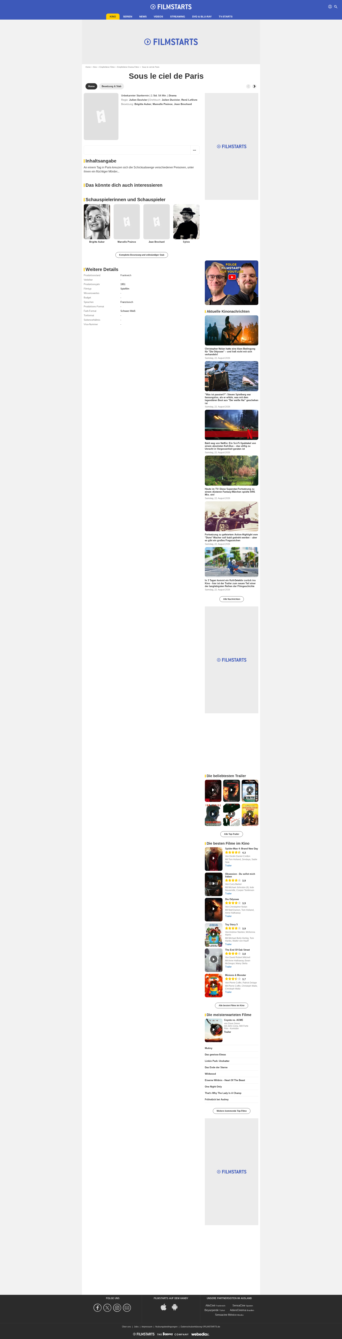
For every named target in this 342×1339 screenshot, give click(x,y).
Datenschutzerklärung (191, 1326)
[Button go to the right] (254, 86)
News (143, 16)
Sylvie (186, 242)
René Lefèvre (189, 99)
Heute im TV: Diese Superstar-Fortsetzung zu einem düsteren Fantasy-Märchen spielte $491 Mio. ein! (230, 491)
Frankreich (125, 275)
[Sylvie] (186, 221)
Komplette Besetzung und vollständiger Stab (141, 255)
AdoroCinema (238, 1310)
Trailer (228, 865)
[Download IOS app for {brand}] (165, 1306)
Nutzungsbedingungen (166, 1326)
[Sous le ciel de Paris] (101, 116)
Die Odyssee (232, 899)
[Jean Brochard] (156, 221)
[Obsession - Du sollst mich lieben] (213, 884)
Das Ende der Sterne (216, 1067)
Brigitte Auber (142, 104)
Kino (113, 16)
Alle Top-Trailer (231, 834)
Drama (173, 95)
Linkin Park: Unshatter (217, 1061)
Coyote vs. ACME (233, 1020)
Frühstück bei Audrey (217, 1099)
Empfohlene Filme (107, 67)
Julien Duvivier (138, 99)
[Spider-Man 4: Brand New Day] (213, 859)
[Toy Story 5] (213, 935)
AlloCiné (210, 1305)
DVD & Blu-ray (202, 16)
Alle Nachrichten (231, 599)
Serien (127, 16)
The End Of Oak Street (237, 949)
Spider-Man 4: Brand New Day (241, 848)
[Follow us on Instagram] (117, 1308)
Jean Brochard (183, 104)
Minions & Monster (235, 975)
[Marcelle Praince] (127, 221)
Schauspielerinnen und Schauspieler (125, 199)
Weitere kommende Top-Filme (232, 1111)
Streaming (177, 16)
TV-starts (225, 16)
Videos (158, 16)
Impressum (147, 1326)
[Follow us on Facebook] (98, 1308)
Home (88, 67)
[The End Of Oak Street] (213, 960)
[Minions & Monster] (213, 985)
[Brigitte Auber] (97, 221)
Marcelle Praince (163, 104)
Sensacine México (226, 1314)
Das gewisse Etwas (215, 1054)
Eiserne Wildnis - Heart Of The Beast (225, 1080)
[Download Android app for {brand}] (176, 1306)
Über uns (126, 1326)
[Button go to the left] (248, 86)
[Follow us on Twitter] (107, 1308)
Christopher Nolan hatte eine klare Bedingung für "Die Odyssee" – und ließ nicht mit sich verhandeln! (230, 351)
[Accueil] (171, 6)
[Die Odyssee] (213, 909)
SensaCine (238, 1305)
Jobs (136, 1326)
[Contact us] (127, 1308)
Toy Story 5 (231, 924)
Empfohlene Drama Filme (128, 67)
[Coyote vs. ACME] (213, 1030)
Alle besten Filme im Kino (231, 1005)
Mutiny (208, 1048)
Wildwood (210, 1073)
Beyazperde (211, 1310)
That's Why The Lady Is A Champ (223, 1093)
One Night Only (213, 1086)
